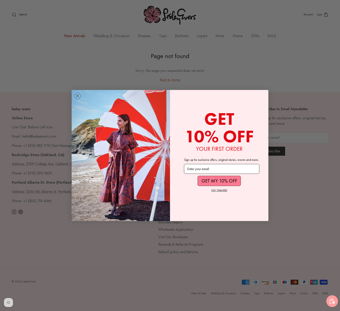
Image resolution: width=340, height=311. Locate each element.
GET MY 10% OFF (219, 181)
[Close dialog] (77, 95)
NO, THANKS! (219, 190)
